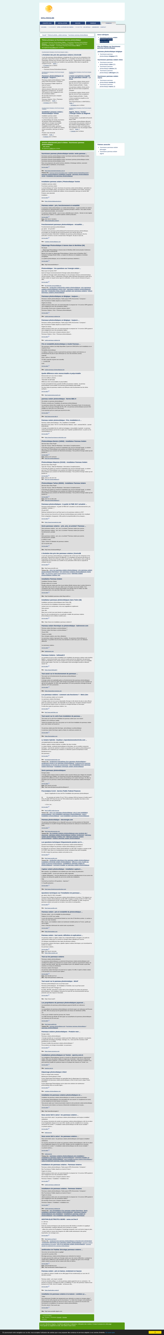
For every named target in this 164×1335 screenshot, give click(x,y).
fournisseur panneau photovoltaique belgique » (53, 73)
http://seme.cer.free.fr (50, 1239)
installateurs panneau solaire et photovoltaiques (58, 1157)
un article (86, 27)
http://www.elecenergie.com (52, 831)
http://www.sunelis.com (51, 858)
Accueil (44, 27)
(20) (109, 71)
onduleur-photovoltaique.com (53, 241)
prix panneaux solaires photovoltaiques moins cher (66, 572)
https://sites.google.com (51, 953)
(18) (108, 67)
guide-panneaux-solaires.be (52, 316)
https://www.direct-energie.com (53, 691)
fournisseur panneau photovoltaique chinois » (80, 73)
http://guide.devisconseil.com (52, 395)
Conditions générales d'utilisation (67, 1324)
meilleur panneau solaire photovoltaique (66, 838)
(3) (107, 85)
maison (77, 23)
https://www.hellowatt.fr (51, 670)
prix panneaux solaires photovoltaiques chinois (58, 573)
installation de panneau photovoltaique (59, 176)
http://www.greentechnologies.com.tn (55, 170)
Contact (103, 27)
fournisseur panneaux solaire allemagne (109, 148)
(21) (107, 63)
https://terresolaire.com (51, 736)
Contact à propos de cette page (102, 1324)
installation (62, 23)
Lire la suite (45, 167)
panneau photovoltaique (50, 1028)
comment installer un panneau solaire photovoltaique (71, 865)
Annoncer (95, 27)
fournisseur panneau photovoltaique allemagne (55, 69)
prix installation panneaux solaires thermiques (68, 1215)
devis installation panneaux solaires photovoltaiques (64, 1211)
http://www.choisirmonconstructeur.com (55, 889)
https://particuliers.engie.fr (52, 220)
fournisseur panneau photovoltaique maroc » (80, 109)
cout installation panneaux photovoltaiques (74, 816)
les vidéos (53, 47)
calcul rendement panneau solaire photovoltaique (58, 1161)
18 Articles (73, 105)
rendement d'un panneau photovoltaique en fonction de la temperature (71, 1241)
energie (93, 23)
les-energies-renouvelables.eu (53, 285)
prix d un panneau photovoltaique (61, 812)
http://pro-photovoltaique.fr (52, 458)
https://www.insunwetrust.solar (53, 522)
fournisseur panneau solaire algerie (108, 152)
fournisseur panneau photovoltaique (76, 1026)
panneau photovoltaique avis (57, 1026)
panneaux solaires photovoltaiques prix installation (67, 1156)
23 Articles (46, 102)
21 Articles (46, 65)
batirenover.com (49, 651)
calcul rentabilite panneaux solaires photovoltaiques (78, 1159)
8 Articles (45, 136)
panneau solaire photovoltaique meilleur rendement (66, 835)
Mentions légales (51, 1324)
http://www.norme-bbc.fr (51, 416)
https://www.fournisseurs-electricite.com (55, 437)
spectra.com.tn (49, 1068)
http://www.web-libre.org (51, 712)
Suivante (59, 1317)
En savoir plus (110, 1332)
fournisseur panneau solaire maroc (108, 77)
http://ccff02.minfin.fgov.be (52, 810)
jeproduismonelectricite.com (52, 759)
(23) (108, 55)
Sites (58, 27)
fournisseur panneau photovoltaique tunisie (58, 172)
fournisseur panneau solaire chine (110, 60)
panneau (109, 23)
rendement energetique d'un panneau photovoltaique (68, 761)
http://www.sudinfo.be (50, 1024)
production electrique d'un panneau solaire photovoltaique (69, 860)
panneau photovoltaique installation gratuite (56, 174)
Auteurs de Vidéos (67, 27)
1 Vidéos (51, 148)
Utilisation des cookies (85, 1324)
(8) (107, 81)
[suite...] (55, 63)
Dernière (65, 1317)
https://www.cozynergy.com (52, 1051)
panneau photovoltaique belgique (110, 51)
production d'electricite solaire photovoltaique (65, 287)
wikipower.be (48, 1132)
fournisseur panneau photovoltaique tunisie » (53, 109)
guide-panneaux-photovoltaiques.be (54, 369)
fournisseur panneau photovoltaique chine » (55, 52)
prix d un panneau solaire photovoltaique (63, 570)
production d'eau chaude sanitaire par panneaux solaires (67, 291)
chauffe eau (47, 23)
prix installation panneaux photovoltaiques (67, 814)
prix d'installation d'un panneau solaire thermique (66, 1210)
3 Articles (73, 131)
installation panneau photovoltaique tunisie (78, 172)
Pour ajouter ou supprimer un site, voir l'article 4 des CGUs (58, 1325)
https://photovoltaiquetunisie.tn (53, 201)
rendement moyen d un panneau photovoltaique (58, 763)
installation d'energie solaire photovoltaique (69, 766)
